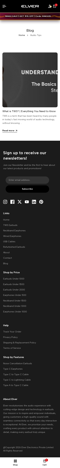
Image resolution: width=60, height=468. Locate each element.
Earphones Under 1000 (15, 311)
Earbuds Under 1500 (13, 284)
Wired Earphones (12, 236)
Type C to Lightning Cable (17, 380)
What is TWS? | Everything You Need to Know (29, 111)
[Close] (54, 16)
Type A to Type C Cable (15, 385)
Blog (5, 263)
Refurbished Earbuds (14, 247)
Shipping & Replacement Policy (19, 342)
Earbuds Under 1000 (13, 278)
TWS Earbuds (10, 225)
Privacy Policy (10, 337)
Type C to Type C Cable (16, 374)
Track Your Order (12, 331)
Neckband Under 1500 (14, 300)
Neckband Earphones (14, 230)
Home (22, 35)
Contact (7, 258)
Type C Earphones (13, 369)
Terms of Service (12, 348)
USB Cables (9, 241)
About (6, 252)
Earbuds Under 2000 (14, 289)
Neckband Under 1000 (14, 306)
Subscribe (27, 189)
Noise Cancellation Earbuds (17, 363)
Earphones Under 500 (14, 295)
